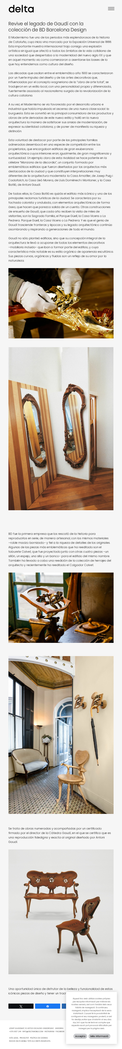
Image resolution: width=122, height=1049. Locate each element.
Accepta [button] (80, 1036)
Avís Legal (13, 1038)
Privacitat (24, 1038)
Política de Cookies (39, 1038)
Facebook (60, 1031)
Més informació (99, 1036)
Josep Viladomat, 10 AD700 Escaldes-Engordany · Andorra (36, 1028)
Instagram (49, 1031)
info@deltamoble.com (32, 1031)
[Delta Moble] (21, 9)
